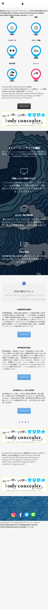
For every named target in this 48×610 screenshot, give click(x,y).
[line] (34, 514)
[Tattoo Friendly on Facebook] (21, 514)
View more (24, 106)
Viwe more (24, 334)
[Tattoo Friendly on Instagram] (14, 514)
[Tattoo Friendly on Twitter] (27, 514)
